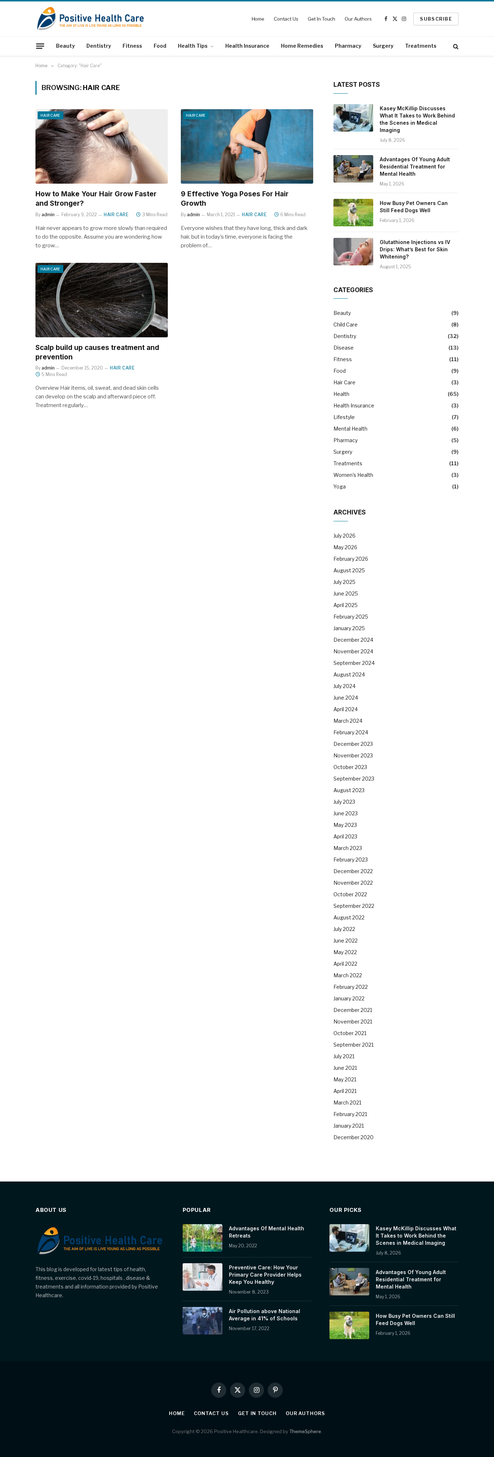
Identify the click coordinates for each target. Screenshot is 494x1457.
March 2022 (347, 975)
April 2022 (345, 964)
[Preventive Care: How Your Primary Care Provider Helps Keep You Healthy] (202, 1277)
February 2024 (350, 732)
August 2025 (349, 570)
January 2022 (349, 998)
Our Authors (358, 19)
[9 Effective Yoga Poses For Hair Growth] (247, 146)
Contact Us (286, 19)
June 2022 (345, 940)
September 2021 (353, 1045)
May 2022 (345, 952)
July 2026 (344, 536)
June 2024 (345, 698)
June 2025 (345, 593)
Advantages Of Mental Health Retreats (266, 1232)
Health (341, 394)
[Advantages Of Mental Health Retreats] (202, 1238)
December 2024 (353, 640)
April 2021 (345, 1091)
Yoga (339, 486)
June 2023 (345, 813)
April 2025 (345, 605)
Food (160, 46)
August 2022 (349, 917)
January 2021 (348, 1126)
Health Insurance (247, 46)
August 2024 (349, 674)
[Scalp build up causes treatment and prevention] (101, 300)
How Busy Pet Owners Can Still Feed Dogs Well (414, 206)
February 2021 (350, 1114)
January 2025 (349, 628)
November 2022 (353, 883)
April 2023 (345, 836)
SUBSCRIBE (436, 19)
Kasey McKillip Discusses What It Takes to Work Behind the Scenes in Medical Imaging (417, 119)
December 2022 (353, 871)
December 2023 (353, 744)
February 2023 (350, 859)
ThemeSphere (305, 1431)
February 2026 (350, 559)
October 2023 (350, 767)
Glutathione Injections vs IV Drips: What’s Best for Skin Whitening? (415, 249)
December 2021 (352, 1010)
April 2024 (345, 709)
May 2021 (344, 1079)
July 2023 (344, 802)
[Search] (455, 46)
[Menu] (40, 46)
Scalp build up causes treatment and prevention (97, 352)
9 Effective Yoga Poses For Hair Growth (235, 199)
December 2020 (353, 1137)
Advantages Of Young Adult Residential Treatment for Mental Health (415, 166)
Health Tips (193, 46)
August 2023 (349, 790)
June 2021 (345, 1068)
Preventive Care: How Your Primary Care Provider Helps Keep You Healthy (265, 1274)
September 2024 (354, 663)
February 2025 (350, 617)
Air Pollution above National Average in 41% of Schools (264, 1314)
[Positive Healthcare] (90, 19)
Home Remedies (302, 46)
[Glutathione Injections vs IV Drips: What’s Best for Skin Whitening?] (353, 251)
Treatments (420, 46)
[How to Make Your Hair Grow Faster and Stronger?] (101, 146)
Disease (343, 348)
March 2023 (347, 848)
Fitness (132, 46)
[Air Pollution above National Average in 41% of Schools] (202, 1320)
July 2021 (343, 1056)
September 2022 (353, 906)
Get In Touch (321, 19)
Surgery (383, 46)
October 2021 (349, 1033)
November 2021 (352, 1021)
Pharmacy (348, 46)
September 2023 (353, 779)
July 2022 (344, 929)
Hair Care (50, 115)
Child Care (345, 324)
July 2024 (344, 686)
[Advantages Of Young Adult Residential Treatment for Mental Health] (353, 169)
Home (258, 19)
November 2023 (353, 755)
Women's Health (353, 475)
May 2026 (345, 547)
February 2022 (350, 987)
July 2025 (344, 582)
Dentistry (98, 46)
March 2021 (347, 1102)
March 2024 (347, 721)
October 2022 (350, 894)
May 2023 (345, 825)
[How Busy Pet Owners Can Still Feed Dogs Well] (353, 212)
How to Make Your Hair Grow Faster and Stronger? (96, 199)
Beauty (65, 46)
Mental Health (350, 429)
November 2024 (353, 651)
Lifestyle (344, 417)
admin (48, 214)
